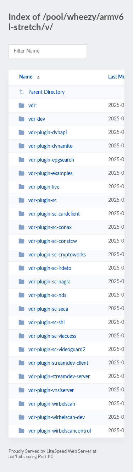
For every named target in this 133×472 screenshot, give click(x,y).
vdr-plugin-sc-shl (46, 322)
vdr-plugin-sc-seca (48, 308)
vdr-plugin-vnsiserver (51, 390)
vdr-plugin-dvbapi (47, 132)
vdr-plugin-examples (50, 173)
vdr (31, 105)
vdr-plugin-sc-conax (50, 227)
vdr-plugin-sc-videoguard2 (56, 349)
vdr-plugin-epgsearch (51, 160)
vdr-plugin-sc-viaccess (52, 336)
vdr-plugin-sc (42, 200)
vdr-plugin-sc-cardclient (54, 214)
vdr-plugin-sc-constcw (52, 241)
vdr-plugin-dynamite (50, 146)
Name (25, 77)
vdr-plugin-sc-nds (47, 295)
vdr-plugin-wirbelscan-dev (56, 417)
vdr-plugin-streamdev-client (58, 363)
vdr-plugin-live (43, 187)
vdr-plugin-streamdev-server (59, 376)
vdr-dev (36, 119)
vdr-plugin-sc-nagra (49, 282)
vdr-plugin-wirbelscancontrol (59, 431)
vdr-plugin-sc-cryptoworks (57, 255)
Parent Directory (46, 92)
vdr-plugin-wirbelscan (51, 404)
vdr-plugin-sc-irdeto (49, 268)
